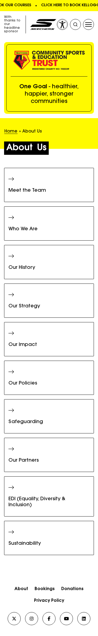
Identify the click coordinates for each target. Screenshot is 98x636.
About (21, 589)
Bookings (45, 589)
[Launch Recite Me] (62, 24)
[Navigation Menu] (88, 24)
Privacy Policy (49, 601)
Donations (72, 589)
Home (10, 131)
